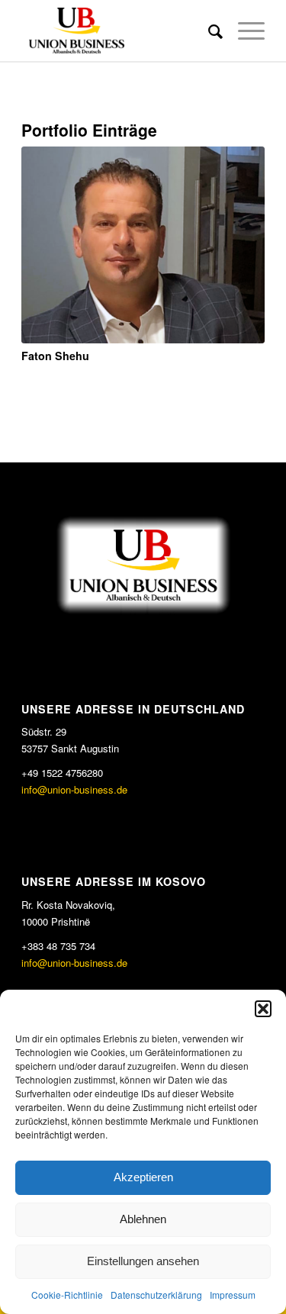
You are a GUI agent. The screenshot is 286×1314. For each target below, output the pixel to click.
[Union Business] (118, 30)
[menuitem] (208, 30)
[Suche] (208, 30)
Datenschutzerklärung (156, 1294)
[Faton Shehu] (143, 245)
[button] (263, 1008)
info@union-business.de (74, 789)
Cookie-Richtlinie (67, 1294)
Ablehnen (143, 1219)
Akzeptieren (143, 1177)
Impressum (232, 1294)
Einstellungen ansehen (143, 1260)
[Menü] (244, 30)
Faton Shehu (55, 355)
